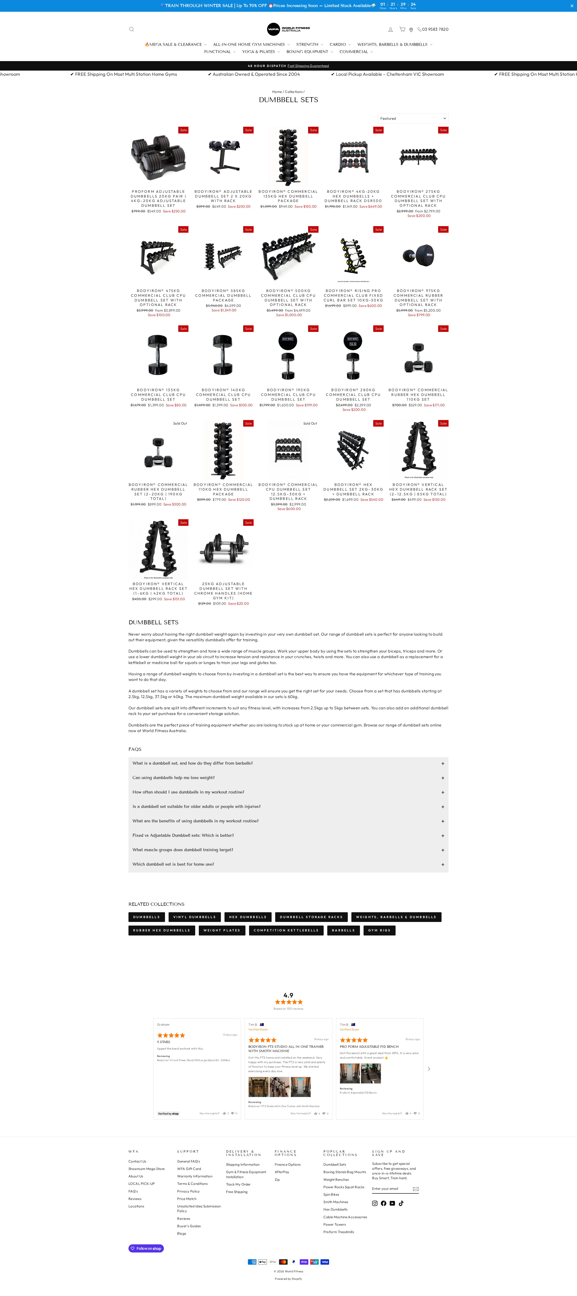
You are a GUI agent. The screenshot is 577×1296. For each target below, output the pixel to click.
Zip (277, 1179)
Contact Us (137, 1161)
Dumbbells (146, 917)
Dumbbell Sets (334, 1164)
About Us (135, 1176)
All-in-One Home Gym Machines (249, 44)
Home (277, 92)
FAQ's (133, 1191)
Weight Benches (336, 1179)
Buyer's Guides (189, 1226)
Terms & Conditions (192, 1183)
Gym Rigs (379, 930)
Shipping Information (243, 1164)
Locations (136, 1206)
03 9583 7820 (435, 29)
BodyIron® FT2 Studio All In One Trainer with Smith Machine (283, 1106)
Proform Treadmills (338, 1232)
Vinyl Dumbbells (194, 917)
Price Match (186, 1199)
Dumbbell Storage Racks (311, 917)
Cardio (338, 44)
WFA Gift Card (189, 1169)
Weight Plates (222, 930)
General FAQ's (188, 1161)
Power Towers (334, 1224)
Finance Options (288, 1164)
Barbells (343, 930)
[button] (258, 1087)
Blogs (181, 1233)
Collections (293, 92)
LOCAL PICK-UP (141, 1183)
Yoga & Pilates (259, 51)
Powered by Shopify (288, 1278)
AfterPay (282, 1172)
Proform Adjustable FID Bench (358, 1092)
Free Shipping (237, 1192)
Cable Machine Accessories (345, 1217)
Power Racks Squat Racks (343, 1187)
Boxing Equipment (308, 51)
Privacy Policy (188, 1191)
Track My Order (238, 1184)
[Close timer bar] (572, 6)
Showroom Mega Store (146, 1169)
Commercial (354, 51)
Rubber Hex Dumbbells (161, 930)
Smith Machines (335, 1202)
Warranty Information (194, 1176)
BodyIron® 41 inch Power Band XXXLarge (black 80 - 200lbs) (193, 1060)
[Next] (429, 1069)
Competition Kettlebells (286, 930)
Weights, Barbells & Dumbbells (393, 44)
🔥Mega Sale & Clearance (174, 44)
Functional (218, 51)
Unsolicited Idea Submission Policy (199, 1208)
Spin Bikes (331, 1194)
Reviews (134, 1199)
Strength (308, 44)
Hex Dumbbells (248, 917)
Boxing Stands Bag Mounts (344, 1172)
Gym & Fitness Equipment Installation (246, 1174)
